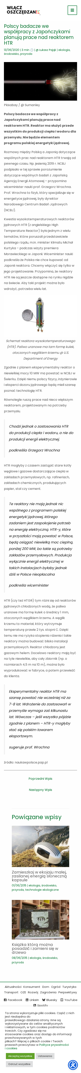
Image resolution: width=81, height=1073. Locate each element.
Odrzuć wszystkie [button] (19, 1064)
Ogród (55, 987)
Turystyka (69, 987)
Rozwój (33, 992)
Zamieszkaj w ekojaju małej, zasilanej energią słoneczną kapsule (39, 876)
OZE (23, 992)
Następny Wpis (40, 790)
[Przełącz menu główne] (72, 10)
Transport (11, 992)
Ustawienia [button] (45, 1056)
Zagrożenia (48, 992)
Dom (45, 987)
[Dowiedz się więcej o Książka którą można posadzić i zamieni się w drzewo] (40, 919)
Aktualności (13, 987)
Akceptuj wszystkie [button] (20, 1056)
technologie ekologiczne (42, 890)
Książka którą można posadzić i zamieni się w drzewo (35, 948)
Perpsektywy (67, 992)
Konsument (31, 987)
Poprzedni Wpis (40, 778)
